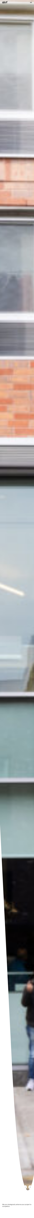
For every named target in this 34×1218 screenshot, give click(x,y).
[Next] (30, 1187)
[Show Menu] (31, 2)
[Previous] (25, 1187)
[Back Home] (4, 2)
